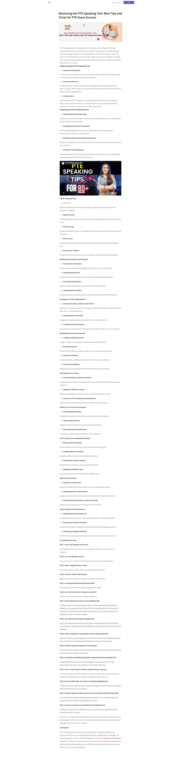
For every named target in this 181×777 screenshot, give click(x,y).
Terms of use (72, 769)
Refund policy (108, 769)
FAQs (94, 769)
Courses (114, 2)
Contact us (100, 769)
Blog (119, 2)
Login (128, 2)
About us (89, 769)
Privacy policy (81, 769)
